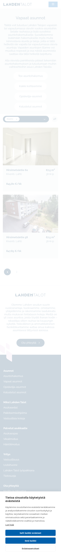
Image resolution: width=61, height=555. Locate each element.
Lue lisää (9, 524)
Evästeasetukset (30, 548)
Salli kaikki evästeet (30, 532)
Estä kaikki (30, 540)
